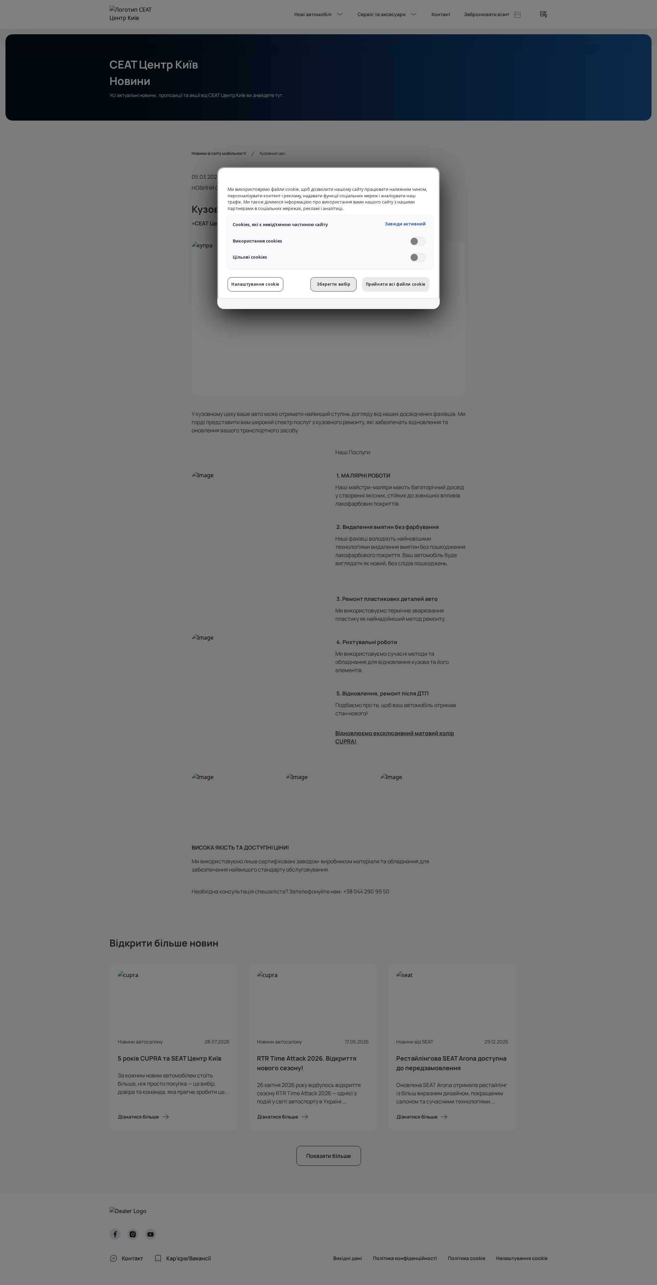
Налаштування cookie (255, 284)
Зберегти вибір (333, 284)
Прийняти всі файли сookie (396, 284)
